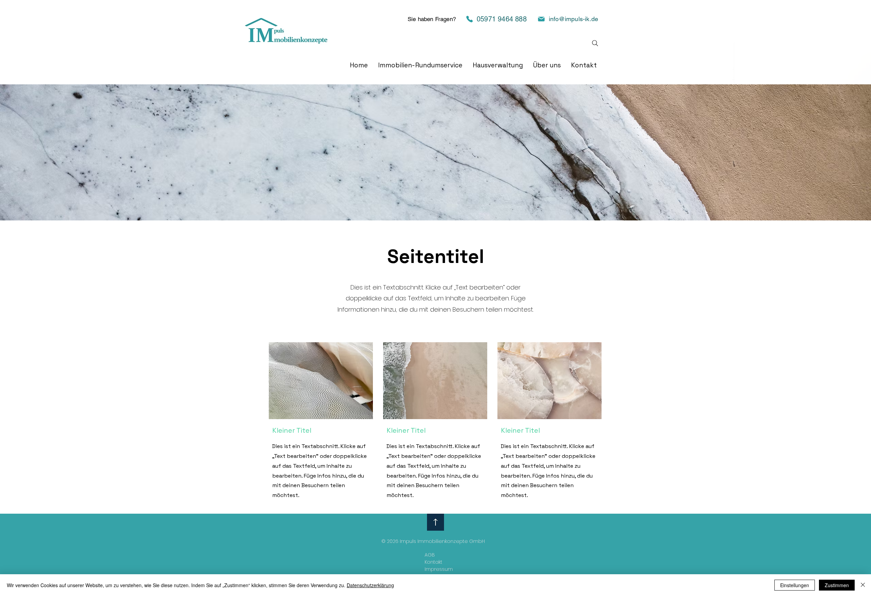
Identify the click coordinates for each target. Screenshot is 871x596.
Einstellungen (794, 585)
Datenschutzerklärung (370, 585)
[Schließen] (863, 585)
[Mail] (541, 19)
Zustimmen (837, 585)
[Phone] (469, 18)
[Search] (595, 43)
